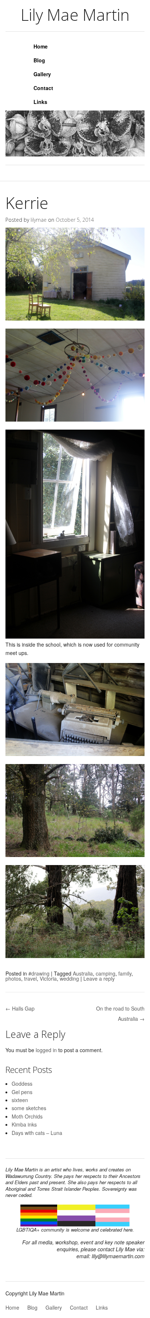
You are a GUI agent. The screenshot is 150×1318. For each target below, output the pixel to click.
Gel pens (22, 1092)
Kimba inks (24, 1124)
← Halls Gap (20, 1008)
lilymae (39, 219)
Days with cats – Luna (37, 1132)
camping (105, 973)
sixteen (20, 1100)
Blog (39, 60)
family (124, 973)
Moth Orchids (27, 1116)
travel (30, 978)
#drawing (39, 973)
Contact (43, 88)
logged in (46, 1050)
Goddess (22, 1083)
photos (13, 978)
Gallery (42, 74)
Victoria (48, 978)
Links (40, 101)
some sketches (29, 1108)
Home (40, 46)
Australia (83, 973)
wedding (69, 978)
